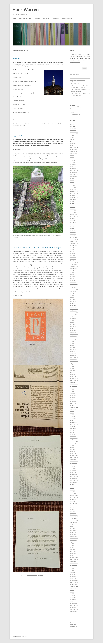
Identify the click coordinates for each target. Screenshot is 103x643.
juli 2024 (72, 155)
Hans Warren (25, 9)
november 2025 (74, 132)
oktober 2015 (73, 336)
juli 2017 (72, 316)
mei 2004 (72, 570)
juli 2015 (72, 341)
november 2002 (74, 605)
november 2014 (74, 357)
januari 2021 (73, 236)
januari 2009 (73, 472)
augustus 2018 (73, 291)
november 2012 (74, 403)
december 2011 (73, 422)
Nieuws (72, 112)
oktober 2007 (73, 499)
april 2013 (72, 393)
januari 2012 (73, 420)
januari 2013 (73, 399)
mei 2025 (72, 137)
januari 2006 (73, 534)
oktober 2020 (73, 241)
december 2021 (73, 214)
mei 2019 (72, 274)
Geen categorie (73, 109)
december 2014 (73, 355)
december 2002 (73, 603)
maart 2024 (72, 162)
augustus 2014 (73, 363)
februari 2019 (73, 280)
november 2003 (74, 582)
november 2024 (74, 147)
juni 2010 (72, 445)
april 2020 (72, 253)
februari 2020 (73, 257)
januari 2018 (73, 305)
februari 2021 (73, 234)
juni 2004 (72, 569)
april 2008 (72, 490)
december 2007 (73, 495)
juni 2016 (72, 320)
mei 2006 (72, 526)
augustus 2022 (73, 199)
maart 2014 (72, 372)
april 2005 (72, 549)
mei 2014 (72, 368)
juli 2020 (72, 247)
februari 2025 (73, 143)
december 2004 (73, 557)
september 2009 (74, 461)
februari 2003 (73, 599)
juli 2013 (72, 388)
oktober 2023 (73, 172)
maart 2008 (72, 492)
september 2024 (74, 151)
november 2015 (74, 334)
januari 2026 (73, 130)
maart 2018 (72, 301)
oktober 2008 (73, 478)
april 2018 (72, 299)
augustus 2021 (73, 222)
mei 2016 (72, 322)
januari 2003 (73, 601)
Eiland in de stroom (47, 123)
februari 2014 (73, 374)
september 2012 (74, 407)
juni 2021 (72, 226)
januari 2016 (73, 330)
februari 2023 (73, 187)
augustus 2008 (73, 482)
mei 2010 (72, 447)
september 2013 (74, 384)
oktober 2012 (73, 405)
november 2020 (74, 239)
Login (71, 621)
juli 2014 (72, 365)
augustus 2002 (73, 611)
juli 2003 (72, 590)
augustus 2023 (73, 176)
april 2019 (72, 276)
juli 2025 (72, 135)
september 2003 (74, 586)
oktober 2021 (73, 218)
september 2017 (74, 313)
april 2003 (72, 595)
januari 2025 (73, 145)
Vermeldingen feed (74, 622)
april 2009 (72, 467)
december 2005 (73, 536)
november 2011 (74, 424)
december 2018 (73, 284)
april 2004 (72, 572)
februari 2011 (73, 434)
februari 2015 (73, 351)
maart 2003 (72, 597)
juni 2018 (72, 295)
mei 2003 (72, 594)
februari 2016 (73, 328)
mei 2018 (72, 297)
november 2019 (74, 263)
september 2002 (74, 609)
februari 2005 (73, 553)
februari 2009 (73, 470)
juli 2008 (72, 484)
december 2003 (73, 580)
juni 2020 (72, 249)
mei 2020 (72, 251)
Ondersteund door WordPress (20, 636)
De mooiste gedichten (25, 18)
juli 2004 (72, 567)
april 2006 (72, 528)
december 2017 (73, 307)
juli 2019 (72, 270)
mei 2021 (72, 228)
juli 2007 (72, 505)
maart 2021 (72, 232)
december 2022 (73, 191)
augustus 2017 (73, 314)
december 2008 (73, 474)
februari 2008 (73, 493)
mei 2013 (72, 391)
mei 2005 (72, 547)
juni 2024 (72, 157)
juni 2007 (72, 507)
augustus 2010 (73, 443)
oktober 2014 (73, 359)
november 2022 (74, 193)
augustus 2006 (73, 522)
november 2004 (74, 559)
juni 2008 (72, 486)
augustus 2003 (73, 588)
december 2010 (73, 438)
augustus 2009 (73, 463)
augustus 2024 (73, 153)
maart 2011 (72, 432)
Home (14, 18)
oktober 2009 (73, 459)
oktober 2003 (73, 584)
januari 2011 (73, 436)
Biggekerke (17, 135)
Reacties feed (73, 624)
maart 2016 (72, 326)
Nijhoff (60, 235)
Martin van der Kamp (57, 123)
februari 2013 (73, 397)
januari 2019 (73, 282)
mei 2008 (72, 488)
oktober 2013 (73, 382)
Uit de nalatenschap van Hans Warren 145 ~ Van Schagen (37, 247)
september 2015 (74, 338)
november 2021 (74, 216)
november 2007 (74, 497)
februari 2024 (73, 164)
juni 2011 (72, 430)
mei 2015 (72, 345)
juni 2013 (72, 390)
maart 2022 (72, 209)
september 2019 (74, 266)
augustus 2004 (73, 565)
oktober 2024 (73, 149)
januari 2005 (73, 555)
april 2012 (72, 416)
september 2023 (74, 174)
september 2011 (74, 426)
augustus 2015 (73, 340)
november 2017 (74, 309)
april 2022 (72, 207)
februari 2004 (73, 576)
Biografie (37, 18)
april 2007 (72, 509)
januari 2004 (73, 578)
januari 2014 (73, 376)
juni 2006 (72, 524)
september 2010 (74, 442)
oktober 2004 (73, 561)
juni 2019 (72, 272)
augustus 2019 (73, 268)
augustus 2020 (73, 245)
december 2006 (73, 515)
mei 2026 (72, 124)
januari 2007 (73, 513)
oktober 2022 (73, 195)
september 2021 (74, 220)
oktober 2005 (73, 540)
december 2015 (73, 332)
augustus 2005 (73, 542)
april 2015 (72, 347)
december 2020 (73, 237)
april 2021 (72, 230)
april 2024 (72, 161)
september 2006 (74, 520)
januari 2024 (73, 166)
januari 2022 (73, 212)
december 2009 (73, 455)
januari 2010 (73, 453)
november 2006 (74, 517)
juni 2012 (72, 413)
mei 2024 (72, 159)
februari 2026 (73, 128)
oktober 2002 (73, 607)
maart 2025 (72, 141)
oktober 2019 (73, 264)
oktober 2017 (73, 311)
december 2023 (73, 168)
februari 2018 (73, 303)
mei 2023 (72, 182)
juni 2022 (72, 203)
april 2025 (72, 139)
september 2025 (74, 134)
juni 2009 (72, 465)
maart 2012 (72, 418)
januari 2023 (73, 189)
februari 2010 (73, 451)
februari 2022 (73, 211)
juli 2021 (72, 224)
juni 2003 (72, 592)
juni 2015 (72, 343)
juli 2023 (72, 178)
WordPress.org (73, 626)
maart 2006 (72, 530)
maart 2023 (72, 186)
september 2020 (74, 243)
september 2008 (74, 480)
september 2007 (74, 501)
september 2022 (74, 197)
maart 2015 (72, 349)
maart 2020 (72, 255)
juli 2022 (72, 201)
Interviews (56, 18)
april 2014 (72, 370)
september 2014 (74, 361)
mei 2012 (72, 415)
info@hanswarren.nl (75, 62)
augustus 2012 (73, 409)
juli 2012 (72, 411)
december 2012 (73, 401)
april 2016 (72, 324)
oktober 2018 (73, 288)
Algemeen (30, 123)
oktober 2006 (73, 519)
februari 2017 (73, 318)
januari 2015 (73, 353)
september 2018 (74, 289)
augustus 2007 (73, 503)
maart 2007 (72, 511)
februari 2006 (73, 532)
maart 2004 (72, 574)
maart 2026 (72, 126)
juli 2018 (72, 293)
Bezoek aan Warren (67, 18)
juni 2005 (72, 545)
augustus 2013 (73, 386)
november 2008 (74, 476)
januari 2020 (73, 259)
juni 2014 (72, 366)
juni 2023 (72, 180)
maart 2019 (72, 278)
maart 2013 (72, 395)
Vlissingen (17, 58)
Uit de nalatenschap (32, 575)
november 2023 (74, 170)
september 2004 (74, 563)
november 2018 (74, 286)
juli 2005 (72, 544)
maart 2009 (72, 468)
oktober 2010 (73, 440)
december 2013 (73, 378)
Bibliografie (46, 18)
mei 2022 (72, 205)
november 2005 (74, 538)
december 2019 (73, 261)
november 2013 (74, 380)
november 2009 (74, 457)
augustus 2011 (73, 428)
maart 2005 (72, 551)
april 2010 (72, 449)
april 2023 (72, 184)
